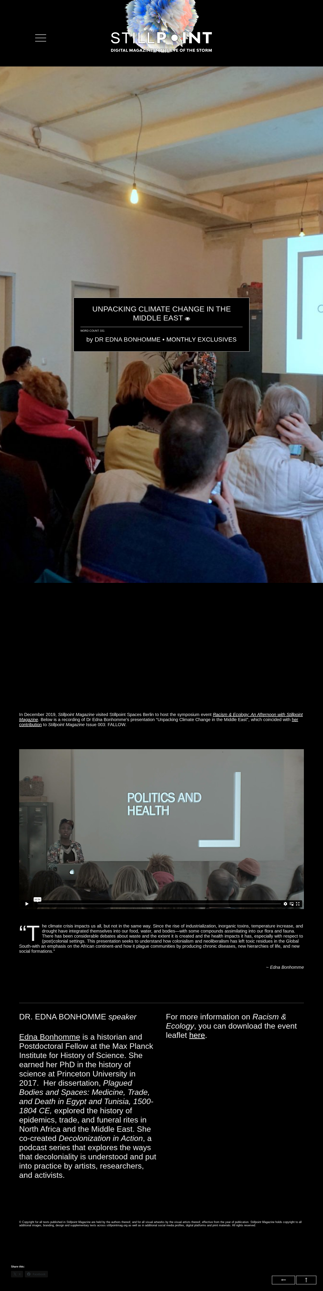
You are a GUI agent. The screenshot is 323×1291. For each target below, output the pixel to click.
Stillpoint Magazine (161, 41)
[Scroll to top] (306, 1280)
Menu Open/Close (40, 38)
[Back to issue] (283, 1280)
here (197, 1035)
